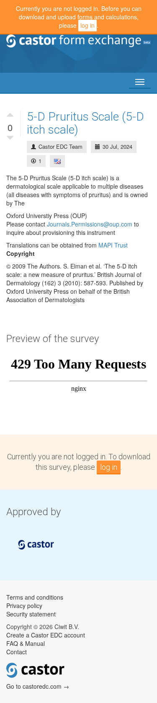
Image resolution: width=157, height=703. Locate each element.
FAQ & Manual (25, 643)
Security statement (31, 614)
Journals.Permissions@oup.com (89, 224)
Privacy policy (24, 605)
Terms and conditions (34, 597)
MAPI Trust (113, 245)
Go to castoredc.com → (37, 686)
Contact (16, 652)
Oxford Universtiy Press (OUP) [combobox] (46, 215)
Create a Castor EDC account (45, 635)
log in (87, 25)
